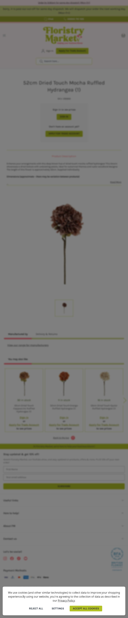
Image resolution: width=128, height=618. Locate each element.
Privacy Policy (66, 600)
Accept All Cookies (86, 608)
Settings (58, 608)
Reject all (36, 608)
